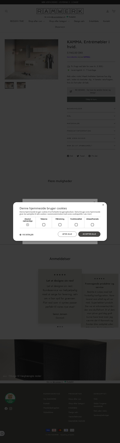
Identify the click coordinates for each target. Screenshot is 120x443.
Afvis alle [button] (67, 234)
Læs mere (88, 214)
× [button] (103, 205)
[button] (26, 234)
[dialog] (60, 221)
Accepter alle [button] (89, 234)
